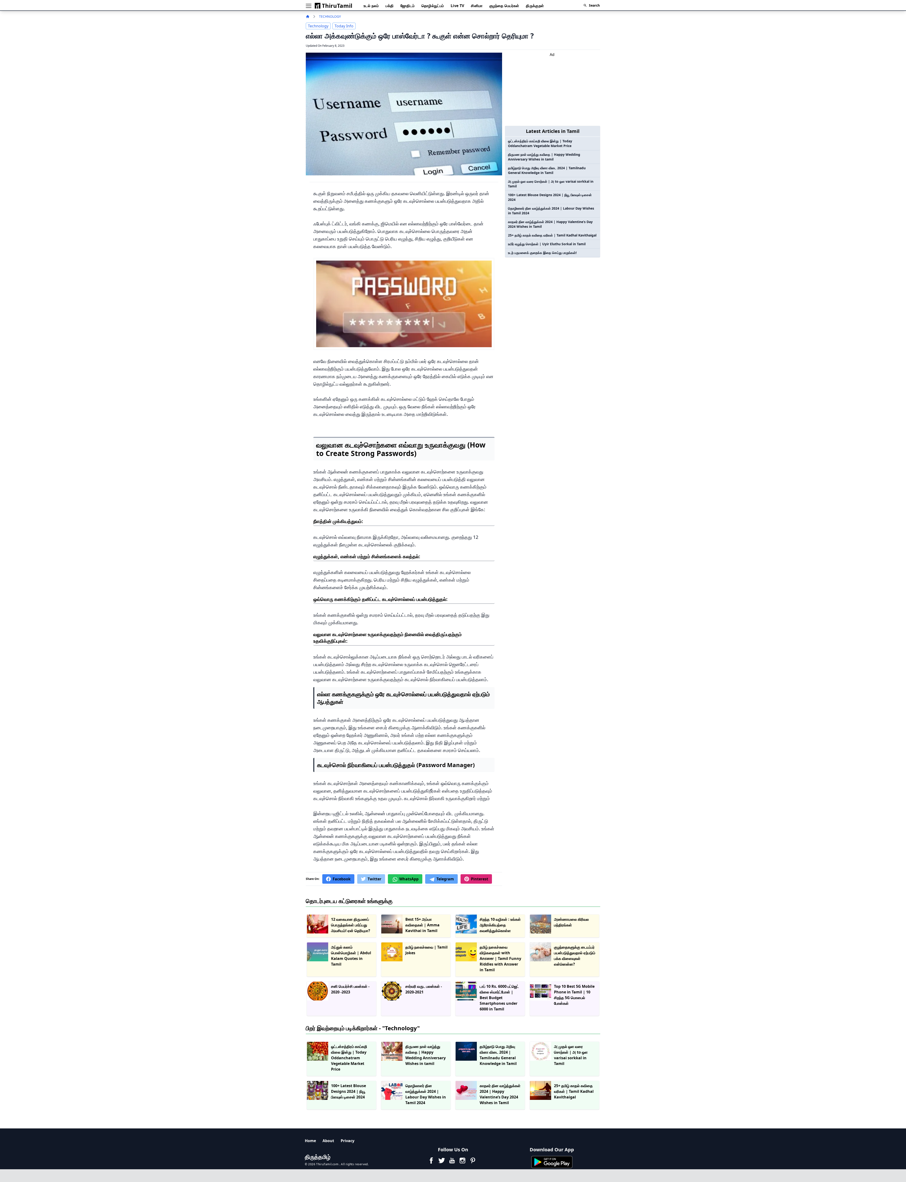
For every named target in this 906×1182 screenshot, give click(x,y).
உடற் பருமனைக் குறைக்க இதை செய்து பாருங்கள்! (542, 252)
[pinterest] (473, 1160)
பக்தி (390, 5)
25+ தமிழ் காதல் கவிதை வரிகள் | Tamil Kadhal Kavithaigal (552, 235)
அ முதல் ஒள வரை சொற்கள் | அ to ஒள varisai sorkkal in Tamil (550, 183)
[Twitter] (441, 1160)
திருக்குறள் (535, 5)
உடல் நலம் (371, 5)
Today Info (344, 26)
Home (310, 1140)
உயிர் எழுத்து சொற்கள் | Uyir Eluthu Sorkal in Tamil (547, 244)
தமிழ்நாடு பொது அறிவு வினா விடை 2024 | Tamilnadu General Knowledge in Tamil (547, 170)
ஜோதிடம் (407, 5)
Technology (330, 16)
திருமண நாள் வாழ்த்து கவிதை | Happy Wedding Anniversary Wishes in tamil (544, 156)
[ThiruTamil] (308, 16)
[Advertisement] (552, 90)
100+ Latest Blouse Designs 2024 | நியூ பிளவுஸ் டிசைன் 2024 (550, 197)
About (328, 1140)
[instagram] (462, 1160)
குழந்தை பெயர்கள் (504, 5)
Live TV (457, 5)
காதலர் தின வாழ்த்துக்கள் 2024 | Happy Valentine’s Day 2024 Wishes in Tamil (550, 224)
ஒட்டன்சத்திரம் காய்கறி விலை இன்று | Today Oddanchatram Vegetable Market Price (540, 143)
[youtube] (452, 1160)
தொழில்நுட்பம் (432, 5)
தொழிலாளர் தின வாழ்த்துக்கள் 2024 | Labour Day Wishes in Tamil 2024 (551, 210)
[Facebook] (431, 1160)
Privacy (347, 1140)
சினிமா (476, 5)
